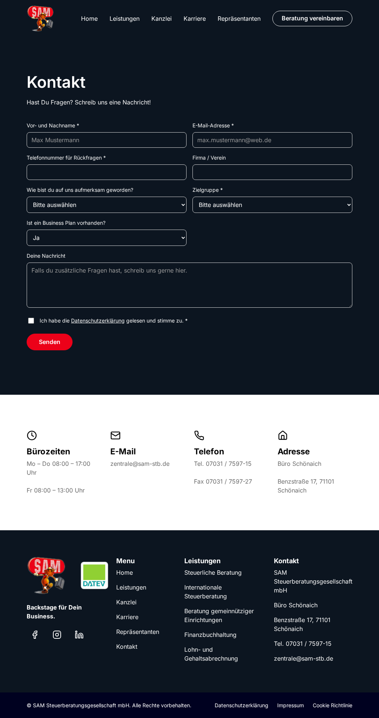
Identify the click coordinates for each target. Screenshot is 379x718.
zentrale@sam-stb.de (303, 658)
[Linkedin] (79, 635)
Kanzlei (161, 18)
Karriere (195, 18)
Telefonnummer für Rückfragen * (66, 157)
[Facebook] (35, 635)
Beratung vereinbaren (312, 18)
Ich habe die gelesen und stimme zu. (114, 320)
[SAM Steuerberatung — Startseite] (41, 18)
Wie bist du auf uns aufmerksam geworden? (80, 190)
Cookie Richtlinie (332, 705)
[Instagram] (57, 635)
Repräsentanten (239, 18)
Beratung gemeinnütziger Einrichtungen (219, 615)
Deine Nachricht (46, 256)
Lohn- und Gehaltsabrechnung (211, 654)
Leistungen (125, 18)
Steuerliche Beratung (213, 572)
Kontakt (126, 646)
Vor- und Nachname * (53, 125)
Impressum (290, 705)
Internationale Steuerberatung (205, 592)
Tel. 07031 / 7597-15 (303, 643)
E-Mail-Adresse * (213, 125)
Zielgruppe (207, 190)
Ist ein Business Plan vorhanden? (66, 223)
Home (89, 18)
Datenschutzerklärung (98, 320)
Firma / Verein (209, 157)
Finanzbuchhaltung (210, 634)
